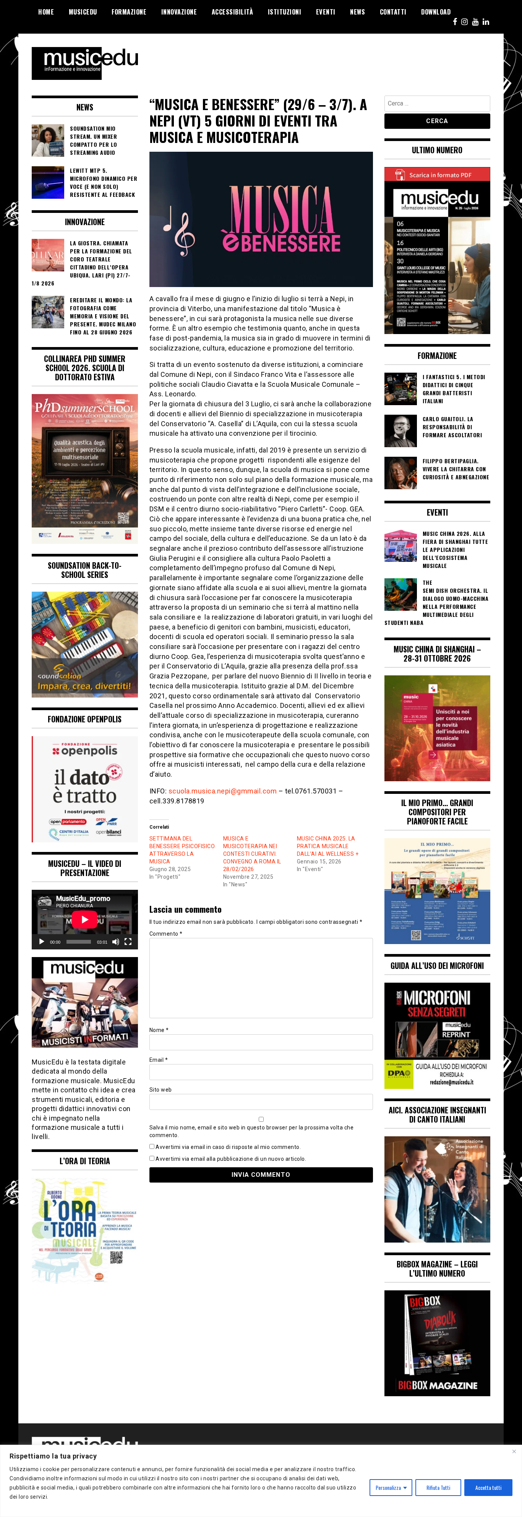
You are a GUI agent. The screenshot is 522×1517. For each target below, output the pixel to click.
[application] (85, 919)
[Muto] (116, 942)
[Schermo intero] (128, 942)
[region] (261, 1481)
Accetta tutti (488, 1487)
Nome (159, 1030)
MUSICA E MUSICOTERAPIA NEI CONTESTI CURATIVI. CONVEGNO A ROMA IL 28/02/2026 (252, 854)
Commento (166, 934)
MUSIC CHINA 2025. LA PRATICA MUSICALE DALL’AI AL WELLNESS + (328, 846)
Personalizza (388, 1487)
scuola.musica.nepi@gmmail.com (223, 791)
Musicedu (83, 11)
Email (158, 1060)
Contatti (393, 11)
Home (46, 11)
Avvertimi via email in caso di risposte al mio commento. (228, 1147)
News (357, 11)
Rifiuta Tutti (438, 1487)
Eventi (326, 11)
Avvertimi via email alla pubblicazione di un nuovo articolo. (231, 1159)
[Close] (514, 1451)
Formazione (129, 11)
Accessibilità (232, 11)
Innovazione (179, 11)
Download (436, 11)
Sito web (160, 1090)
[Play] (41, 942)
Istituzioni (285, 11)
